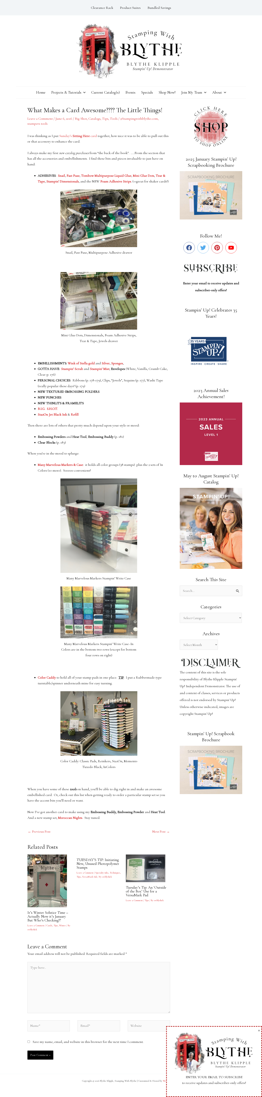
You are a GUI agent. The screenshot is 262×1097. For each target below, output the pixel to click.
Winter (62, 925)
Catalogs (94, 118)
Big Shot (81, 118)
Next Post (161, 831)
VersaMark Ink (89, 876)
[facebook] (190, 247)
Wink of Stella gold (82, 363)
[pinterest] (218, 247)
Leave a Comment (40, 118)
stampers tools (37, 123)
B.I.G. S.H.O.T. (48, 409)
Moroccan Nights (70, 818)
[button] (83, 92)
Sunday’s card (78, 136)
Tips (105, 118)
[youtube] (232, 247)
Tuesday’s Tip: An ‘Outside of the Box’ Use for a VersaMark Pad (146, 891)
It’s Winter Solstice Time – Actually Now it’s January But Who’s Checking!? (47, 916)
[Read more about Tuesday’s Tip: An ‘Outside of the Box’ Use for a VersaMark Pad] (148, 868)
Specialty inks (101, 872)
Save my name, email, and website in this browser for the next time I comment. (88, 1042)
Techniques (115, 872)
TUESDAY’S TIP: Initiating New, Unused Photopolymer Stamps (98, 864)
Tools (114, 118)
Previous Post (39, 831)
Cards (49, 925)
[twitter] (204, 247)
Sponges (117, 363)
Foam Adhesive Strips (115, 181)
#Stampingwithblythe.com (139, 118)
